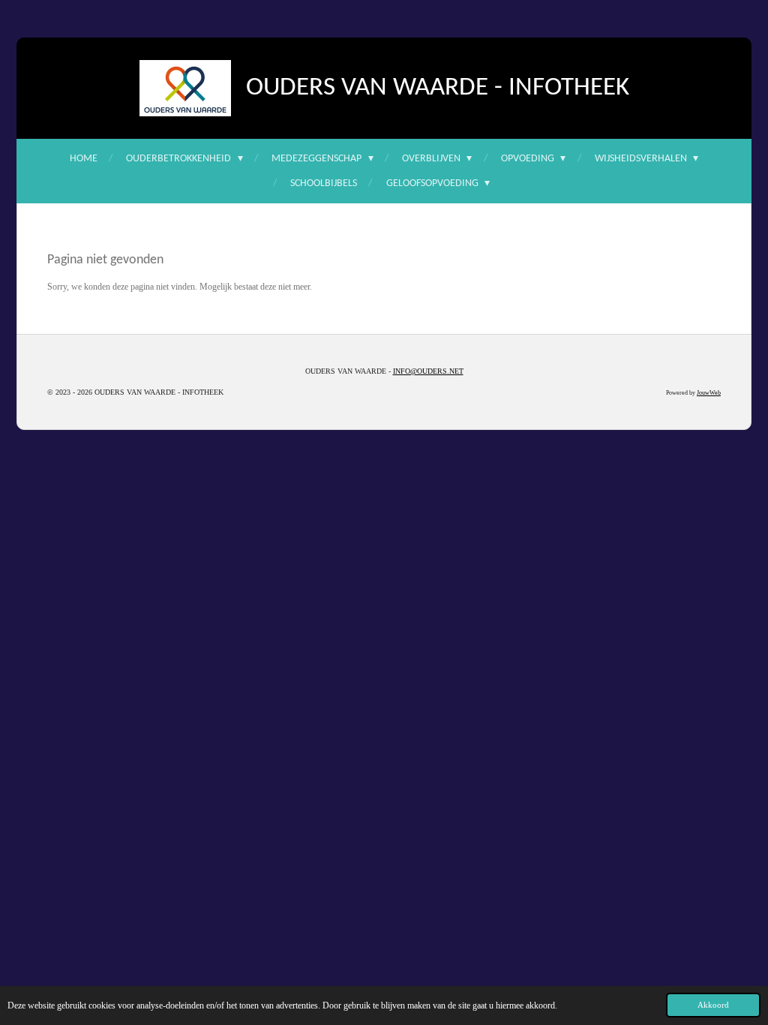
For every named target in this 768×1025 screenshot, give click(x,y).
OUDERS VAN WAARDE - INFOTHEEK (437, 88)
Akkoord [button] (713, 1004)
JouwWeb (709, 392)
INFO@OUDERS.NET (428, 371)
